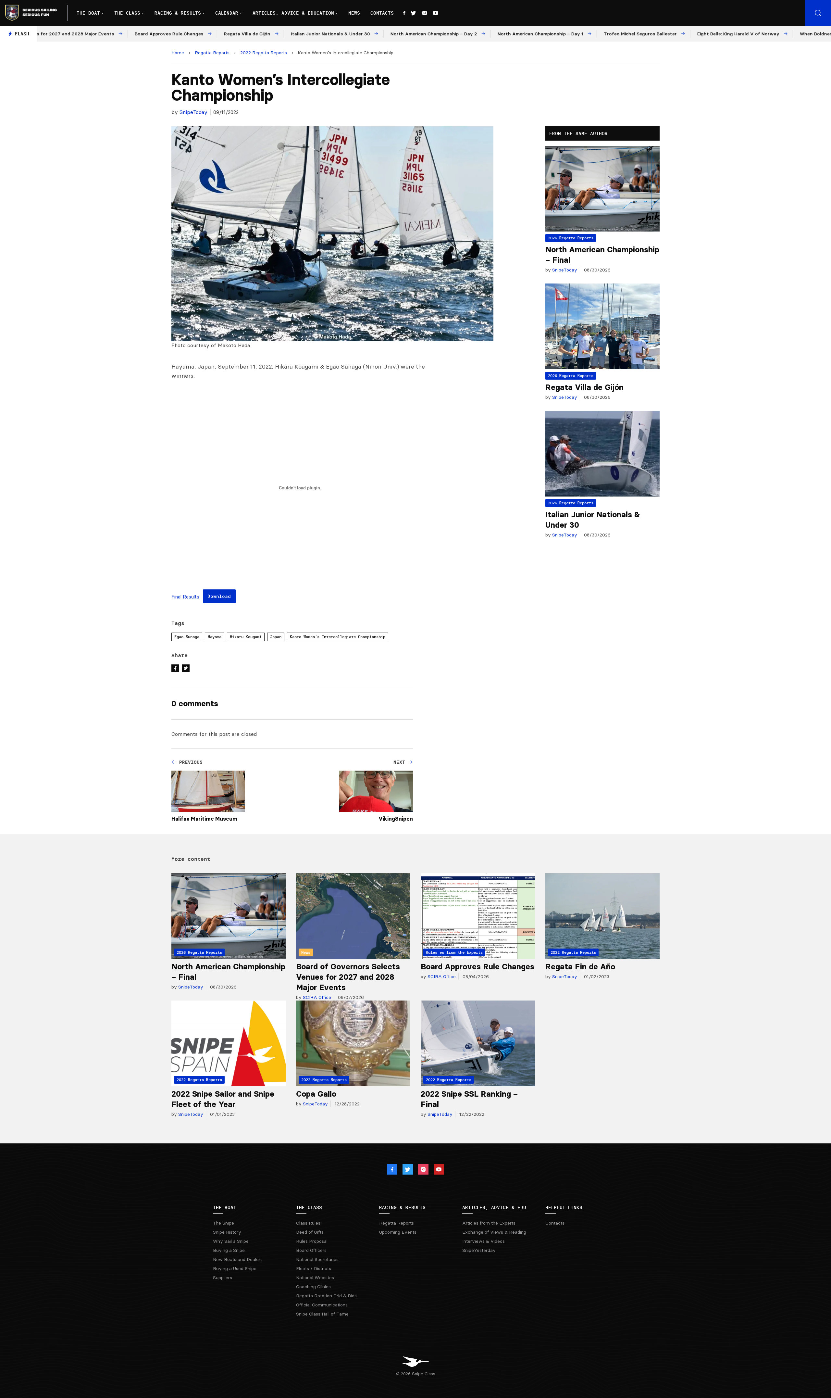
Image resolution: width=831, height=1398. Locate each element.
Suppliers (222, 1277)
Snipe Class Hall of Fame (322, 1314)
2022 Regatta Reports (263, 53)
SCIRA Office (316, 997)
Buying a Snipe (229, 1250)
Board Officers (311, 1250)
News (354, 13)
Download (219, 596)
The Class (127, 13)
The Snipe (223, 1223)
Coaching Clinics (313, 1287)
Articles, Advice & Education (293, 13)
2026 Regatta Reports (570, 237)
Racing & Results (178, 13)
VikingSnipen (395, 818)
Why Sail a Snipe (231, 1241)
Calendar (226, 13)
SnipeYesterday (479, 1250)
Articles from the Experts (488, 1223)
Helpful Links (563, 1207)
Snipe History (227, 1232)
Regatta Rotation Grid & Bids (326, 1296)
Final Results (185, 597)
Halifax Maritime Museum (204, 818)
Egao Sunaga (186, 636)
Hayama (214, 636)
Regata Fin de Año (580, 966)
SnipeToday (193, 112)
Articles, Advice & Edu (494, 1207)
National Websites (315, 1277)
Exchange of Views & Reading (494, 1232)
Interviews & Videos (483, 1241)
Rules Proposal (312, 1241)
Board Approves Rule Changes (477, 966)
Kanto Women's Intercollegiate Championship (337, 636)
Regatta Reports (212, 53)
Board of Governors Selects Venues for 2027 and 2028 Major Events (348, 977)
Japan (275, 636)
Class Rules (308, 1223)
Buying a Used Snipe (234, 1268)
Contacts (382, 13)
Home (177, 53)
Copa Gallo (316, 1094)
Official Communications (322, 1305)
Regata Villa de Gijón (584, 387)
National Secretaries (317, 1259)
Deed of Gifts (310, 1232)
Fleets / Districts (313, 1268)
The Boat (88, 13)
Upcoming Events (397, 1232)
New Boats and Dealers (238, 1259)
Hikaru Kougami (246, 636)
